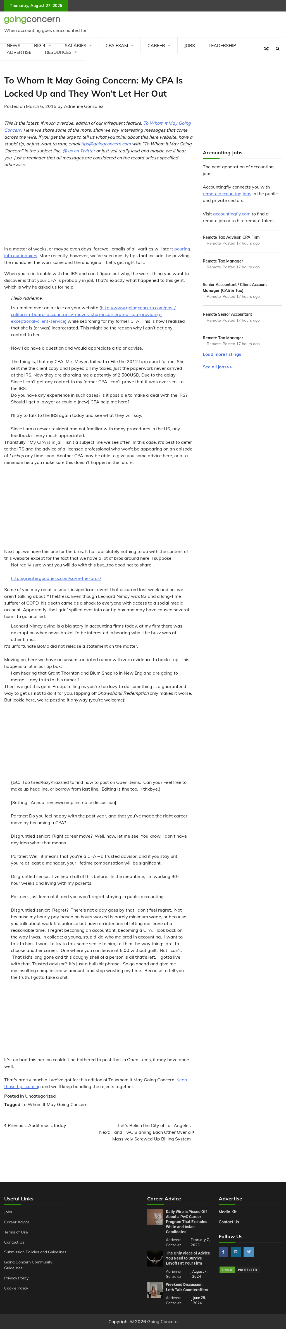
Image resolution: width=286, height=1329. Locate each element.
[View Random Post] (266, 49)
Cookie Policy (16, 1288)
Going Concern (162, 1321)
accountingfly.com (232, 214)
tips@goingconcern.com (106, 144)
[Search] (277, 49)
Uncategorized (40, 1096)
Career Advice (17, 1221)
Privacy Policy (16, 1277)
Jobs (189, 45)
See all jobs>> (217, 367)
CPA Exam (117, 45)
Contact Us (14, 1242)
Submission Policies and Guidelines (35, 1251)
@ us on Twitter (79, 151)
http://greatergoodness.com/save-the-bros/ (56, 578)
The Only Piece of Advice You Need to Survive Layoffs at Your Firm (188, 1258)
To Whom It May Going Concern (54, 1104)
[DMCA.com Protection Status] (240, 1272)
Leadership (222, 45)
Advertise (19, 52)
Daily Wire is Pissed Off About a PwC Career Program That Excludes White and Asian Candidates (186, 1221)
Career (156, 45)
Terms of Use (16, 1232)
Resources (58, 52)
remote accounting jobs (227, 193)
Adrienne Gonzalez (83, 106)
